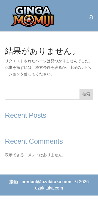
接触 (13, 181)
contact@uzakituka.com (46, 181)
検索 (86, 94)
